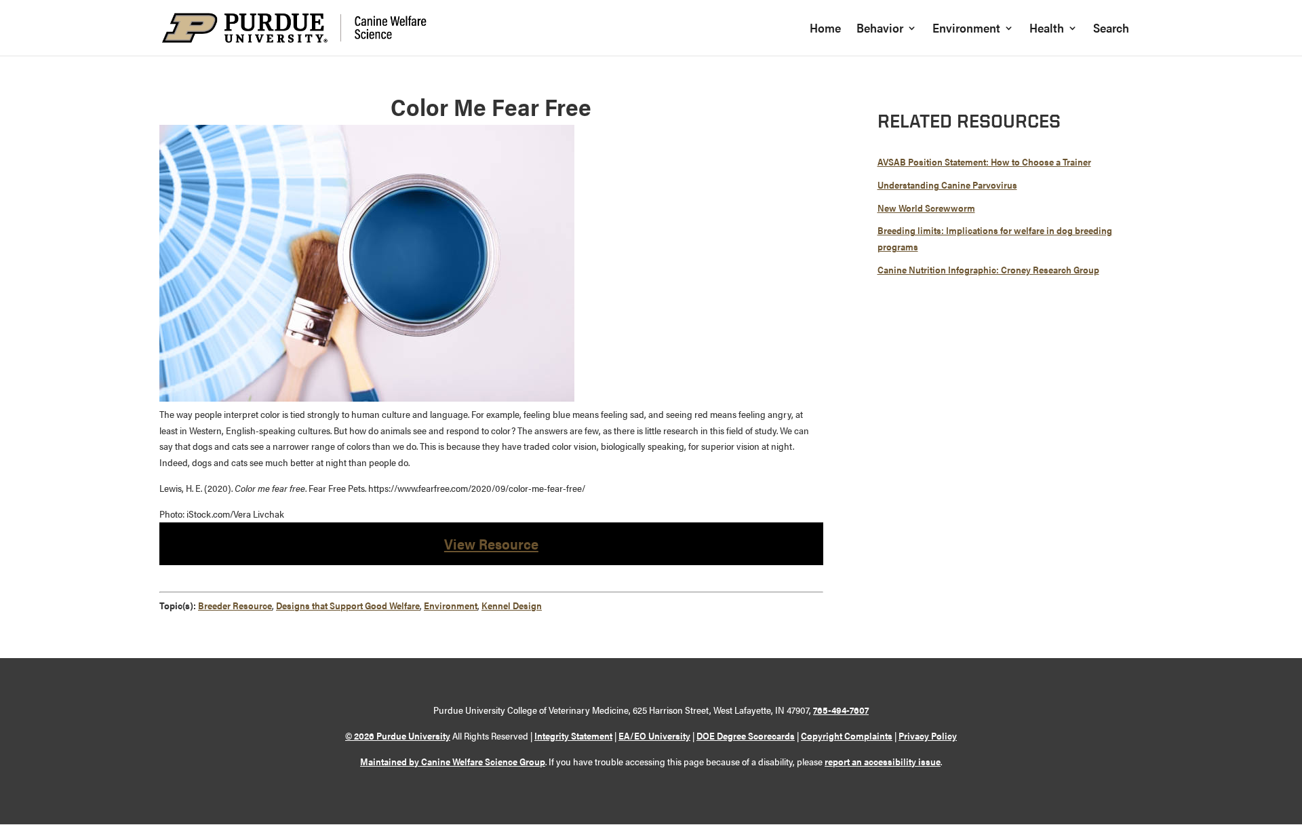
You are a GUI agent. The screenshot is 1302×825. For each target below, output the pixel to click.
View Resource (491, 543)
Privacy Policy (928, 735)
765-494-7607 (841, 709)
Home (825, 29)
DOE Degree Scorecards (745, 735)
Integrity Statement (573, 735)
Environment (966, 29)
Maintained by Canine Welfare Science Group (452, 761)
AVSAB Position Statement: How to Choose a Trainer (984, 161)
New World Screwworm (926, 207)
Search (1111, 29)
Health (1046, 29)
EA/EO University (654, 735)
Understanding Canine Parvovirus (947, 184)
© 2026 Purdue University (397, 735)
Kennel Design (511, 605)
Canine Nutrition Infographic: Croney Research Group (988, 269)
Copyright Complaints (846, 735)
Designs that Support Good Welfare (348, 605)
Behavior (879, 29)
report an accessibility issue (883, 761)
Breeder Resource (235, 605)
